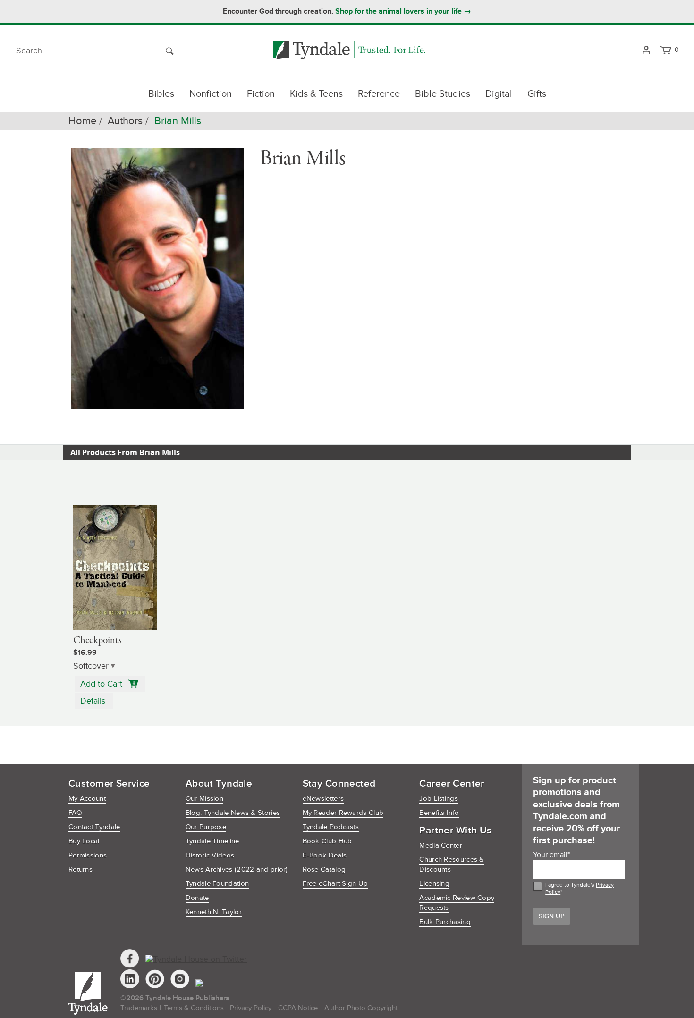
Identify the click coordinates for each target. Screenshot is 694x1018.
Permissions (87, 855)
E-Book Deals (325, 855)
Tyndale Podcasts (331, 827)
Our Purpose (206, 827)
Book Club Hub (327, 841)
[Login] (646, 51)
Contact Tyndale (94, 827)
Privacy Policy (250, 1007)
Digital (498, 94)
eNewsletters (323, 798)
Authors (125, 121)
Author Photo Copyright (361, 1007)
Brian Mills (177, 121)
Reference (379, 94)
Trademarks (138, 1007)
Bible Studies (442, 94)
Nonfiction (210, 94)
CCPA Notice (298, 1007)
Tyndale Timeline (212, 841)
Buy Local (84, 841)
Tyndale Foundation (217, 883)
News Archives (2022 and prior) (237, 869)
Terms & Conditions (194, 1007)
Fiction (261, 94)
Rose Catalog (324, 869)
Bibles (161, 94)
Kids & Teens (316, 94)
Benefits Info (439, 812)
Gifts (536, 94)
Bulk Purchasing (445, 921)
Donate (197, 897)
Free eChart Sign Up (335, 883)
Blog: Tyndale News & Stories (233, 812)
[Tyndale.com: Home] (349, 51)
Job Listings (438, 798)
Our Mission (204, 798)
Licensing (434, 883)
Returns (80, 869)
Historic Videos (210, 855)
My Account (87, 798)
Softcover (91, 666)
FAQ (75, 812)
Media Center (440, 845)
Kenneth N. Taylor (214, 912)
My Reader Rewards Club (343, 812)
